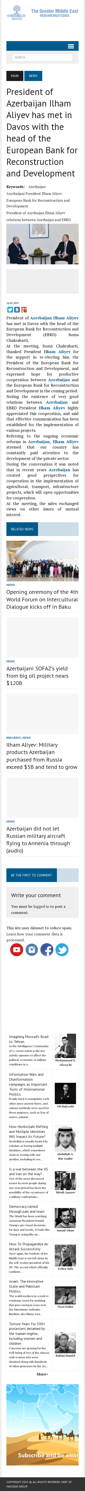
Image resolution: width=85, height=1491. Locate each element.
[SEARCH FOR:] (42, 57)
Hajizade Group (16, 1486)
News (10, 585)
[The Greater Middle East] (42, 13)
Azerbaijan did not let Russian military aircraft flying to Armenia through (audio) (38, 839)
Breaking (13, 737)
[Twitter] (10, 310)
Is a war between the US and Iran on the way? (28, 1171)
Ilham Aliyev (66, 318)
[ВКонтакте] (17, 310)
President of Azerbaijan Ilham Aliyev (35, 212)
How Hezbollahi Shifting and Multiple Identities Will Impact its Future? (28, 1131)
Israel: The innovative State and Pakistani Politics (26, 1286)
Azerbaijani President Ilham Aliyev (34, 193)
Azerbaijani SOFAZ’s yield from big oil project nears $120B (37, 676)
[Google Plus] (24, 310)
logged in (41, 906)
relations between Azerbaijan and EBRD (38, 219)
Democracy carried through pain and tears (27, 1209)
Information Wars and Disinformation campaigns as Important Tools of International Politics (28, 1084)
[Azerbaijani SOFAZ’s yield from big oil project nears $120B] (42, 654)
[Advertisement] (45, 29)
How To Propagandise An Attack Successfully (28, 1246)
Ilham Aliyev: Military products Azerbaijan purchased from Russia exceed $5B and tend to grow (41, 756)
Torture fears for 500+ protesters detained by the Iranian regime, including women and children (27, 1333)
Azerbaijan (37, 186)
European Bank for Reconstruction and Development (38, 203)
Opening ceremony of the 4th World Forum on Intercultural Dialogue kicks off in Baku (42, 599)
